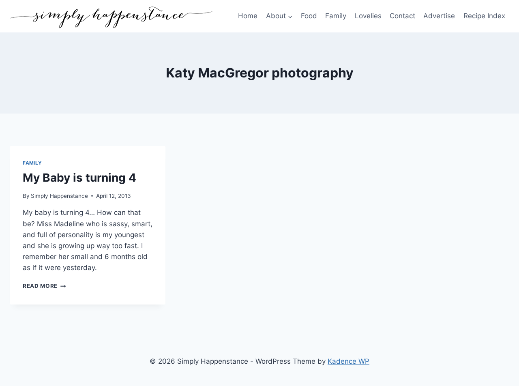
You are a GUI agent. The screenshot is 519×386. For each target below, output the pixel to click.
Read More (44, 286)
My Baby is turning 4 (79, 177)
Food (309, 16)
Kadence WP (348, 361)
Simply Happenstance (59, 196)
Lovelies (368, 16)
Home (247, 16)
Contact (402, 16)
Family (335, 16)
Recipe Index (484, 16)
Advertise (439, 16)
